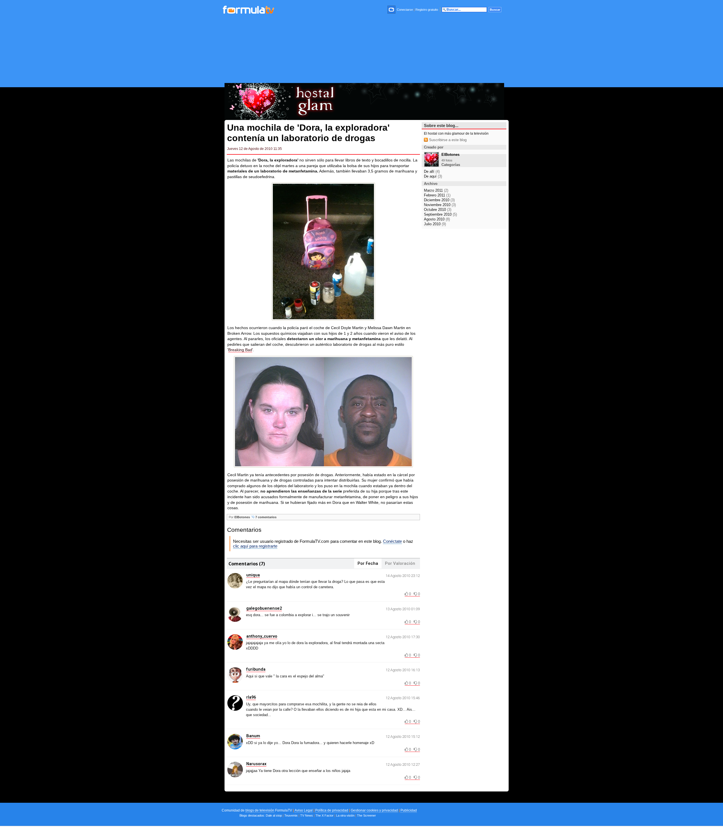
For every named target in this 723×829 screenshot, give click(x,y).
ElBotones (242, 517)
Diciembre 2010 (439, 200)
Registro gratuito (426, 9)
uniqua (253, 575)
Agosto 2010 (437, 219)
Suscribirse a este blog (447, 140)
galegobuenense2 (264, 608)
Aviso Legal (304, 810)
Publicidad (408, 810)
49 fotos (446, 160)
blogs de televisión (259, 810)
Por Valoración (400, 563)
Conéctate (392, 541)
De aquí (433, 176)
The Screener (366, 815)
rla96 (251, 697)
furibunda (255, 669)
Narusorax (256, 763)
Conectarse (405, 9)
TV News (306, 815)
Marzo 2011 (436, 190)
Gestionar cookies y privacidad (374, 810)
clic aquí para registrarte (255, 546)
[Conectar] (391, 9)
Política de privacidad (331, 810)
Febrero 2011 (437, 195)
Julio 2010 (435, 224)
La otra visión (345, 815)
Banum (253, 735)
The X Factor (324, 815)
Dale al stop (274, 815)
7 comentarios (265, 517)
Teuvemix (291, 815)
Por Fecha (368, 563)
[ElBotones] (431, 165)
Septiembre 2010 (440, 214)
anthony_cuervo (261, 636)
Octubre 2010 (437, 209)
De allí (432, 171)
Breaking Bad (240, 349)
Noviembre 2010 (440, 205)
